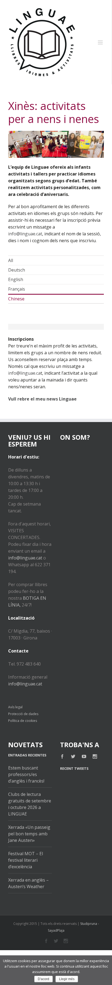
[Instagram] (95, 756)
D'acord (43, 979)
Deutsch (16, 270)
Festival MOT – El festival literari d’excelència (25, 860)
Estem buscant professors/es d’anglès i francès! (26, 774)
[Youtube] (84, 756)
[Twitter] (73, 756)
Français (16, 289)
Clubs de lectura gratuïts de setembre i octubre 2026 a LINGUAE (29, 804)
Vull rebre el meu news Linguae (42, 399)
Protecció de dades (23, 714)
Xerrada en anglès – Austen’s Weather (28, 883)
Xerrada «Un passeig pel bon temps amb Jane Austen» (29, 833)
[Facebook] (62, 756)
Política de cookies (22, 720)
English (15, 279)
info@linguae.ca (24, 373)
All (10, 260)
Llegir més (66, 979)
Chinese (16, 299)
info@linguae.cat (25, 234)
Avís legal (15, 707)
